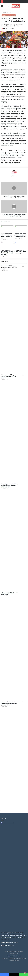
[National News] (14, 6)
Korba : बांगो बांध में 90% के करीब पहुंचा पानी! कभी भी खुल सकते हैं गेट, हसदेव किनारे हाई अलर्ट (6, 236)
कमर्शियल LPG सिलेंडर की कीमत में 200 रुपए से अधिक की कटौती (20, 251)
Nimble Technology (16, 956)
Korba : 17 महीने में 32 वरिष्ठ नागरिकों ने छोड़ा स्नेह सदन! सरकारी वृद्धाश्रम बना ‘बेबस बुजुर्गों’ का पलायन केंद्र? (9, 703)
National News (12, 12)
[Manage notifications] (25, 973)
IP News (5, 28)
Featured (13, 15)
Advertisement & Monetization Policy (17, 958)
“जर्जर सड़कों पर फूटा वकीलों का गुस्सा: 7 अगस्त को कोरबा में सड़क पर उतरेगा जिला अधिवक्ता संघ (21, 235)
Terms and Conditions (14, 960)
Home (3, 12)
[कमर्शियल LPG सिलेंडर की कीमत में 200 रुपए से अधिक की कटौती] (21, 245)
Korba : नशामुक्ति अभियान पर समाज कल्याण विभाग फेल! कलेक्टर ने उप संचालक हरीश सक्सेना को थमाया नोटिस (7, 252)
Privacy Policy (5, 958)
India (7, 12)
